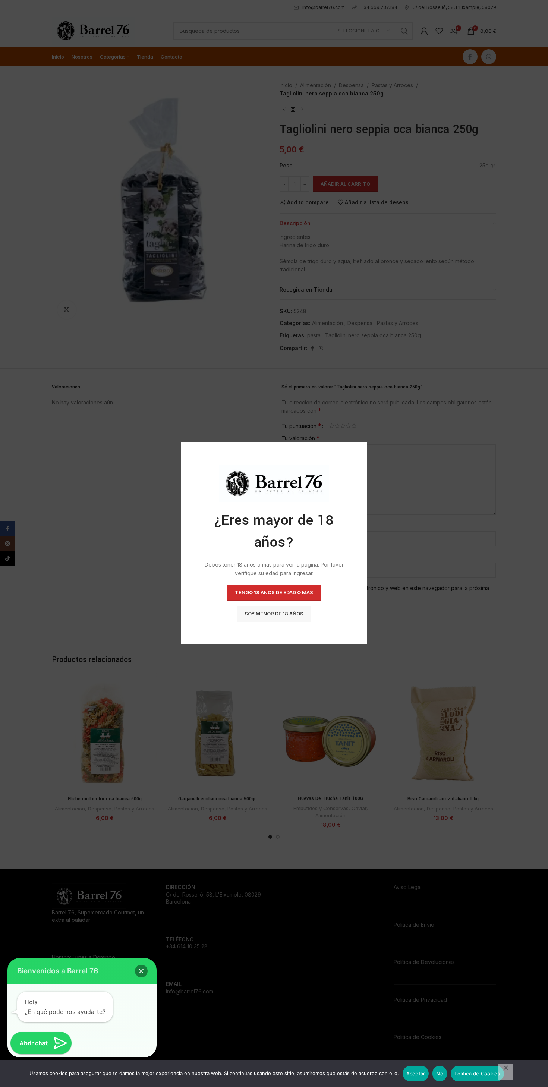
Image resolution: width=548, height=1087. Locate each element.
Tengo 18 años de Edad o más (274, 593)
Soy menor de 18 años (274, 614)
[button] (141, 971)
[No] (505, 1072)
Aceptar (415, 1074)
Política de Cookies (477, 1074)
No (439, 1074)
